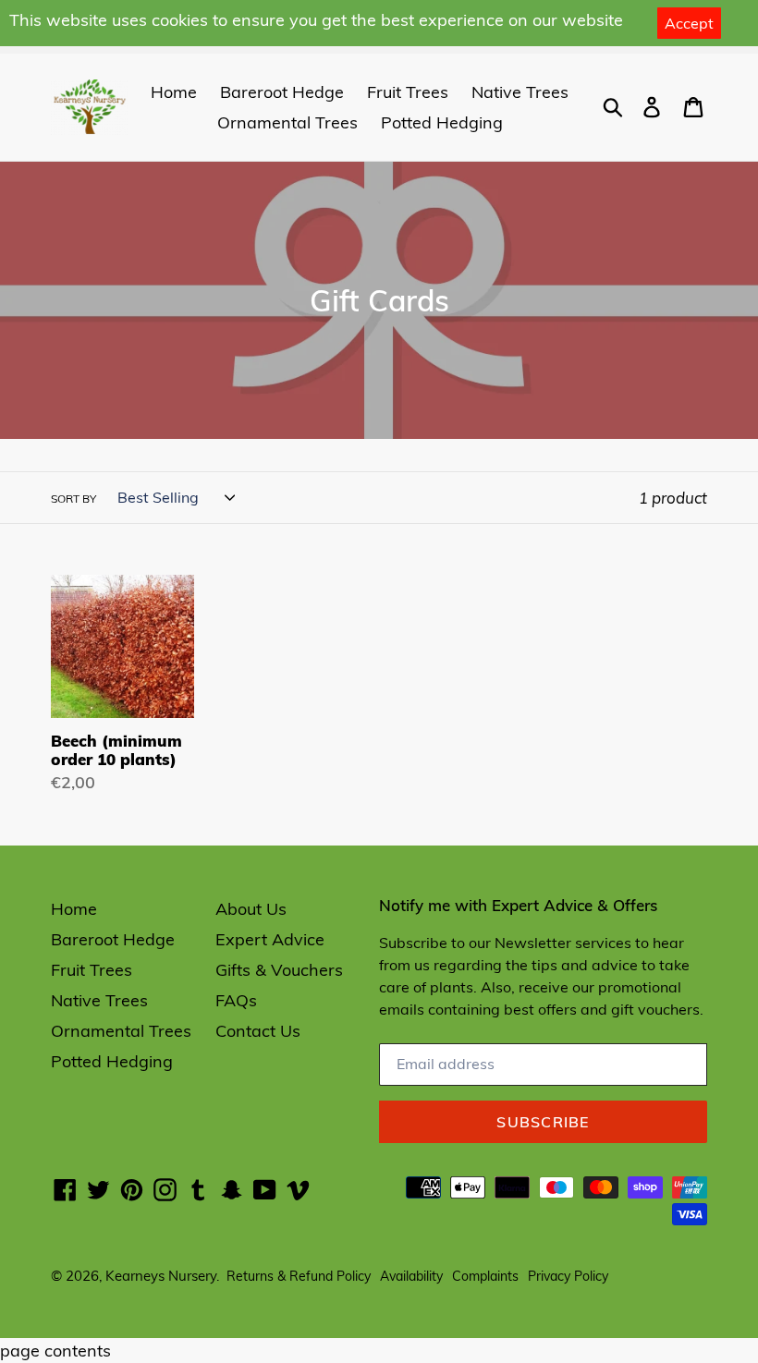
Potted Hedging (442, 122)
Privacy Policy (568, 1276)
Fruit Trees (407, 92)
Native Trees (519, 92)
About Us (251, 908)
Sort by (73, 498)
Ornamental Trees (287, 122)
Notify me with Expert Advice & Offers (518, 905)
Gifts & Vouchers (279, 969)
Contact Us (257, 1030)
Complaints (485, 1276)
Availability (411, 1276)
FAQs (236, 1000)
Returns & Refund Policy (298, 1276)
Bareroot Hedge (282, 92)
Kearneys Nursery (160, 1275)
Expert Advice (269, 939)
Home (174, 92)
